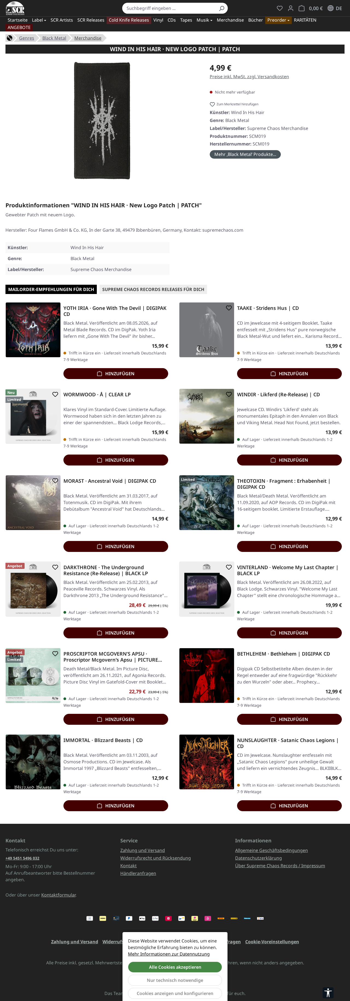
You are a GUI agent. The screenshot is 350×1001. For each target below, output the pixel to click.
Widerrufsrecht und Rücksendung (155, 858)
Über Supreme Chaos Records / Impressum (280, 866)
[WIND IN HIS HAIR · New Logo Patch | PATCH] (102, 120)
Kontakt (128, 866)
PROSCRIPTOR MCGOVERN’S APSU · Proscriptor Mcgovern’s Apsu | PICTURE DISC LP (110, 657)
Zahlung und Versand (142, 850)
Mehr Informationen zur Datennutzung (169, 954)
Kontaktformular (58, 895)
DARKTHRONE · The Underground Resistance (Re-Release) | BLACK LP (105, 570)
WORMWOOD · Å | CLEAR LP (97, 394)
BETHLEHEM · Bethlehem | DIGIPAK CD (283, 654)
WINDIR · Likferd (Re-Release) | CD (278, 394)
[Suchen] (221, 8)
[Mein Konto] (290, 8)
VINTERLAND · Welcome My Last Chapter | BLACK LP (288, 570)
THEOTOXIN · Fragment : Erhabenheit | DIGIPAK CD (284, 484)
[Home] (9, 37)
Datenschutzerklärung (258, 858)
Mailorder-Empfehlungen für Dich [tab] (51, 289)
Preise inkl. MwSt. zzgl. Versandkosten (249, 77)
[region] (102, 123)
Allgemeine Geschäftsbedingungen (271, 850)
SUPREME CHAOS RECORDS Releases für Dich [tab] (153, 289)
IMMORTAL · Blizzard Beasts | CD (103, 740)
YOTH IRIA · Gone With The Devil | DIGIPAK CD (115, 311)
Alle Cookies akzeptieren (175, 967)
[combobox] (169, 8)
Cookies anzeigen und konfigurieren (175, 993)
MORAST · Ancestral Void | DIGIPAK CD (109, 481)
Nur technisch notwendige (175, 980)
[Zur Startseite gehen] (15, 8)
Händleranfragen (138, 873)
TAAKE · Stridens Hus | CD (268, 308)
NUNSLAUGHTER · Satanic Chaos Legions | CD (288, 743)
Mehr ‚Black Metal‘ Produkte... (245, 154)
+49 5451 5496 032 (22, 858)
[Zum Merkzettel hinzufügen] (54, 307)
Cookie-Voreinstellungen (272, 942)
